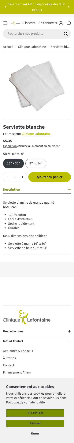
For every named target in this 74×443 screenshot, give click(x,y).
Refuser (35, 423)
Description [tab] (11, 189)
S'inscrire (28, 23)
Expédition (10, 146)
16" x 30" (13, 163)
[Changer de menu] (5, 23)
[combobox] (37, 34)
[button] (5, 7)
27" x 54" (35, 163)
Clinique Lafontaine (32, 46)
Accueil (8, 46)
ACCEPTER (35, 413)
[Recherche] (65, 33)
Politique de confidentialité (25, 402)
